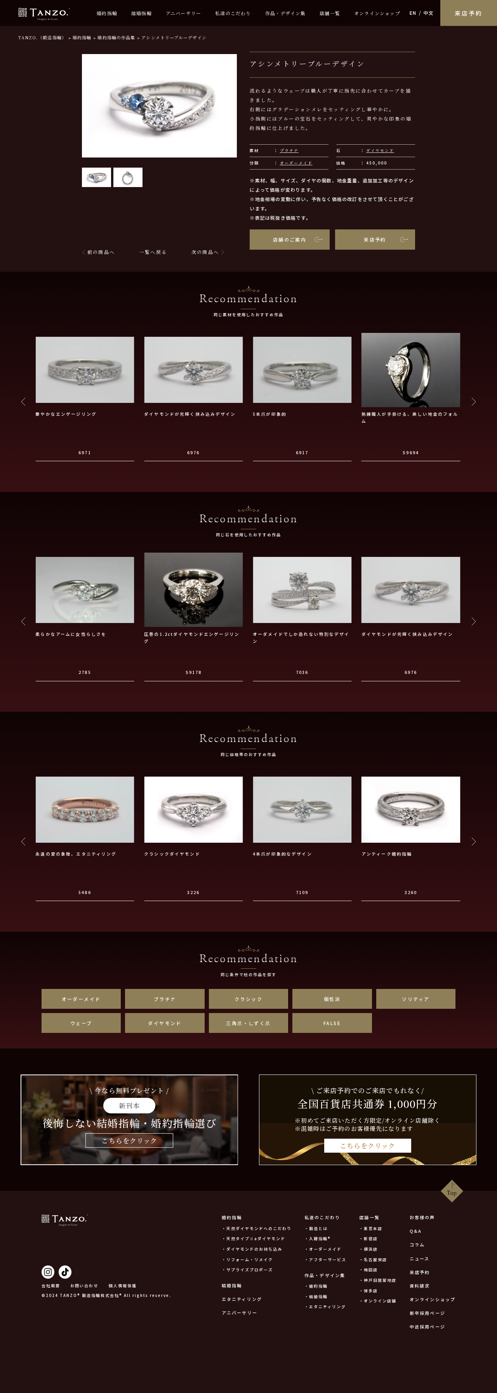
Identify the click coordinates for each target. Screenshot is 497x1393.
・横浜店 (368, 1249)
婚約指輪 (107, 13)
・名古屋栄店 (373, 1259)
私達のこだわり (233, 13)
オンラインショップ (377, 13)
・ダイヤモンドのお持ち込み (252, 1249)
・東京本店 (370, 1228)
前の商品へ (101, 251)
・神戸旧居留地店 (377, 1280)
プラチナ (289, 150)
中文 (429, 12)
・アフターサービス (325, 1259)
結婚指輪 (141, 13)
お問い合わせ (84, 1285)
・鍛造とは (316, 1228)
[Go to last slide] (23, 402)
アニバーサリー (183, 13)
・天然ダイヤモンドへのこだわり (257, 1228)
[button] (96, 177)
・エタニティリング (325, 1306)
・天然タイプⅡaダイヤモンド (253, 1238)
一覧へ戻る (153, 251)
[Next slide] (473, 402)
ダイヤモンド (380, 150)
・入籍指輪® (317, 1238)
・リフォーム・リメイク (247, 1259)
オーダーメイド (296, 163)
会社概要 (51, 1285)
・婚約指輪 (316, 1286)
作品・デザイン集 (285, 13)
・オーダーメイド (323, 1249)
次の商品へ (205, 251)
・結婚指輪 (316, 1296)
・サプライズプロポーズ (247, 1269)
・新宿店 (368, 1238)
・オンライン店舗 (377, 1301)
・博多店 (368, 1290)
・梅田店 (368, 1269)
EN (413, 12)
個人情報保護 (123, 1285)
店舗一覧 (330, 13)
